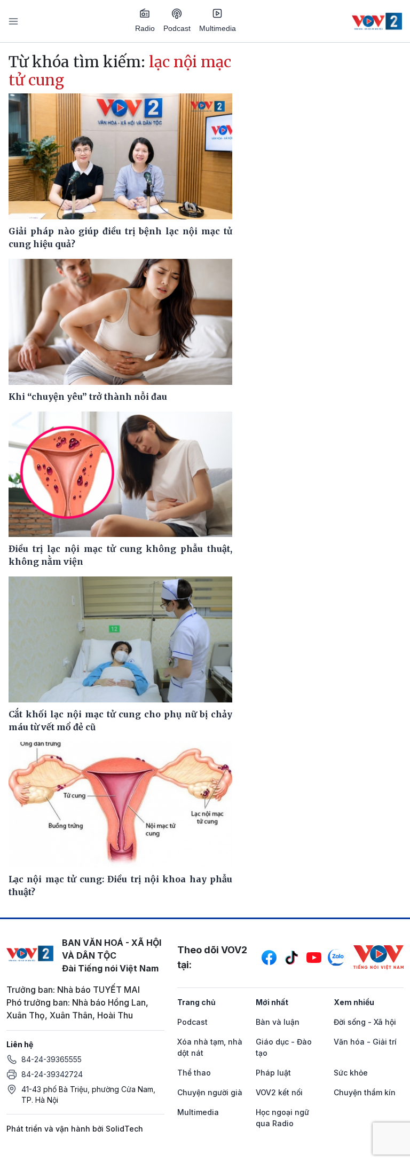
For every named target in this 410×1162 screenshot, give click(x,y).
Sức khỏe (351, 1072)
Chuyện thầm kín (365, 1092)
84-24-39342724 (52, 1074)
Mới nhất (272, 1002)
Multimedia (217, 28)
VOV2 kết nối (279, 1092)
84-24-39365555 (51, 1059)
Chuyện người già (209, 1092)
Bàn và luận (277, 1021)
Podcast (177, 28)
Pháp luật (273, 1072)
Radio (145, 28)
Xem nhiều (354, 1002)
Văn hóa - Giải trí (365, 1041)
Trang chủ (196, 1002)
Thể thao (194, 1072)
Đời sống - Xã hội (365, 1021)
